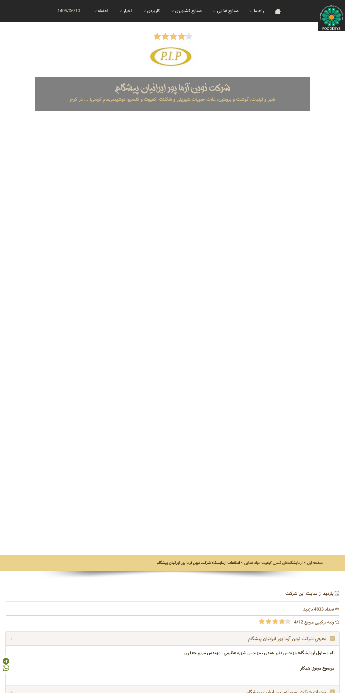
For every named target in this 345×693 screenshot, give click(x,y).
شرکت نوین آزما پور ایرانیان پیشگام (172, 88)
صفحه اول (315, 563)
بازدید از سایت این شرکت (309, 593)
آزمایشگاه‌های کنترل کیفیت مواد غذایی (273, 563)
